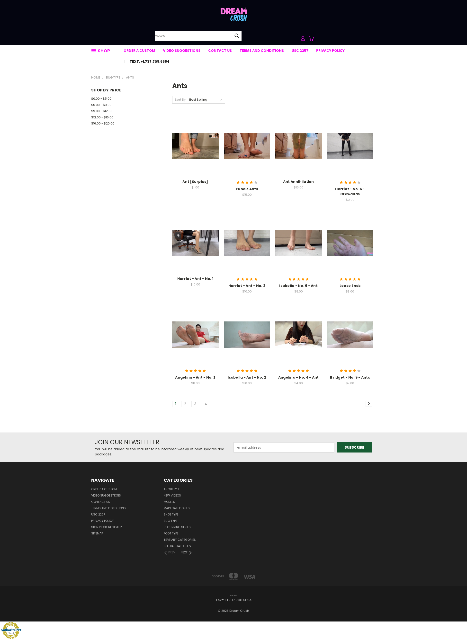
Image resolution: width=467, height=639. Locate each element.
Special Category (177, 546)
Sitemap (97, 533)
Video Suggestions (181, 50)
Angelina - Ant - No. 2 (195, 377)
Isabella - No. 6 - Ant (298, 285)
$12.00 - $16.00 (102, 117)
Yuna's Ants (247, 188)
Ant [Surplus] (195, 181)
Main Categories (177, 508)
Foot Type (171, 533)
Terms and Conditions (262, 50)
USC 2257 (300, 50)
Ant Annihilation (298, 181)
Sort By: (180, 99)
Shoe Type (171, 514)
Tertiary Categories (180, 540)
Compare (194, 145)
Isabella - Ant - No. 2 (247, 377)
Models (169, 502)
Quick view (195, 136)
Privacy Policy (330, 50)
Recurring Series (177, 527)
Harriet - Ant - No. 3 (246, 285)
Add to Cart (195, 154)
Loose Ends (350, 285)
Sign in (96, 527)
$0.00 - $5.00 (101, 98)
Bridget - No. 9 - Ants (350, 377)
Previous (454, 624)
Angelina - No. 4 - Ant (298, 377)
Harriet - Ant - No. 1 (195, 278)
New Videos (172, 495)
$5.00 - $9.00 (101, 105)
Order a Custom (139, 50)
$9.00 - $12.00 (101, 111)
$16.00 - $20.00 (102, 123)
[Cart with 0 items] (311, 38)
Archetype (172, 489)
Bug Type (170, 521)
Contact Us (220, 50)
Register (115, 527)
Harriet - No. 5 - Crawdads (350, 191)
